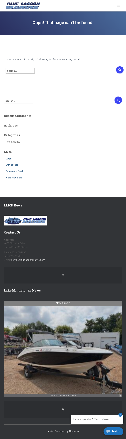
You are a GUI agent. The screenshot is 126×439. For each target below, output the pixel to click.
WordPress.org (14, 177)
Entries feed (12, 165)
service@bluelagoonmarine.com (28, 260)
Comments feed (14, 171)
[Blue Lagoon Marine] (24, 6)
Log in (9, 158)
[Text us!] (113, 432)
